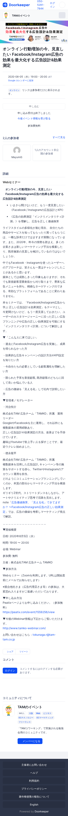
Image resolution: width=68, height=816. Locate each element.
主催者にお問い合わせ (34, 764)
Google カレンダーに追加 (20, 80)
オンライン (14, 90)
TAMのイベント (21, 15)
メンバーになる (31, 741)
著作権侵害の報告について (34, 796)
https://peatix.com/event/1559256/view (29, 612)
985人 (22, 713)
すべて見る (59, 137)
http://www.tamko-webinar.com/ (24, 628)
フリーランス (25, 722)
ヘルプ (34, 772)
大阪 (31, 713)
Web (38, 713)
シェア (9, 651)
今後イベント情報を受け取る (34, 118)
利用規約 (34, 780)
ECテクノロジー (26, 717)
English (34, 804)
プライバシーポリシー (34, 788)
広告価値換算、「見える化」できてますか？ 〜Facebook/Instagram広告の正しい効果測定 (33, 507)
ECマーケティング (45, 717)
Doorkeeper (42, 811)
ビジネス (47, 713)
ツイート (23, 651)
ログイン (10, 670)
